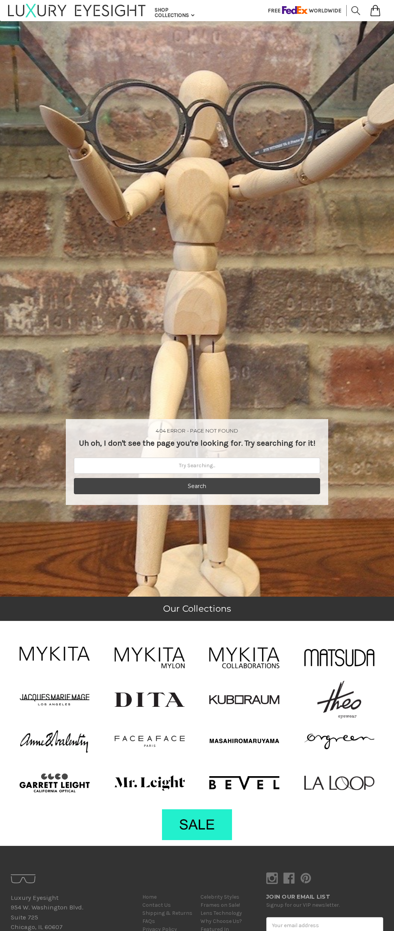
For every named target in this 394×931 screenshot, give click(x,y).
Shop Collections (172, 12)
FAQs (148, 921)
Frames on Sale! (220, 905)
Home (149, 897)
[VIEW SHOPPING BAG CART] (375, 10)
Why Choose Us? (221, 921)
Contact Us (156, 905)
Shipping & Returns (167, 913)
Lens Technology (221, 913)
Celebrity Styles (219, 897)
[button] (55, 653)
